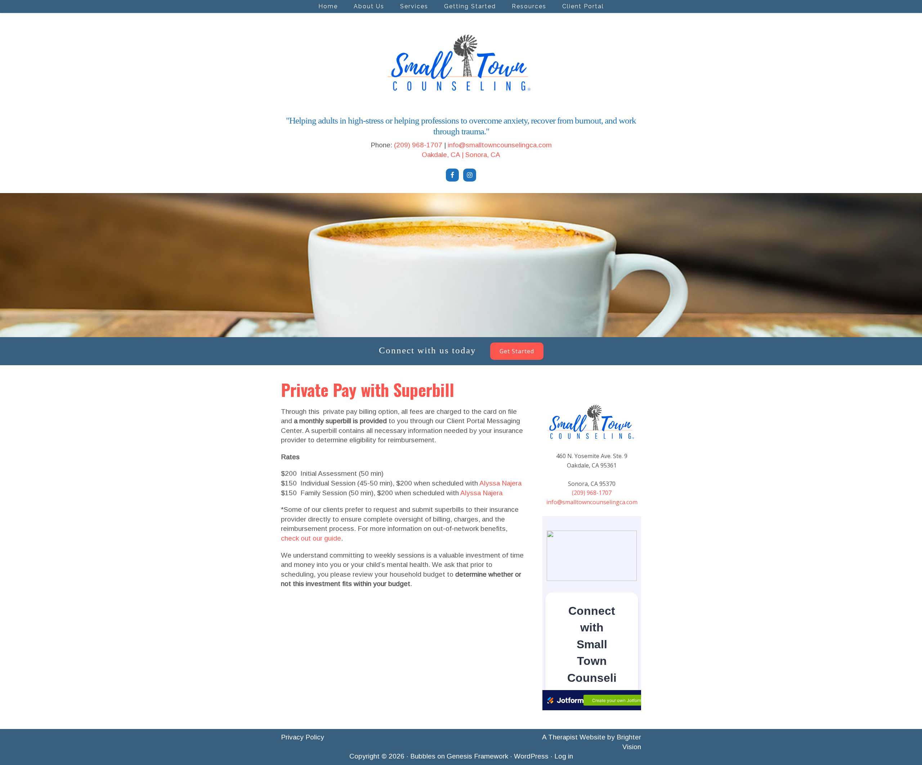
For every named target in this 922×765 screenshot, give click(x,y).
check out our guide (311, 538)
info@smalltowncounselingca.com (500, 145)
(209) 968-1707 (418, 145)
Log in (563, 756)
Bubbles (422, 756)
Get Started (517, 351)
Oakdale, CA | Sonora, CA (461, 154)
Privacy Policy (302, 737)
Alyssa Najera (500, 483)
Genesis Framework (477, 756)
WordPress (531, 756)
